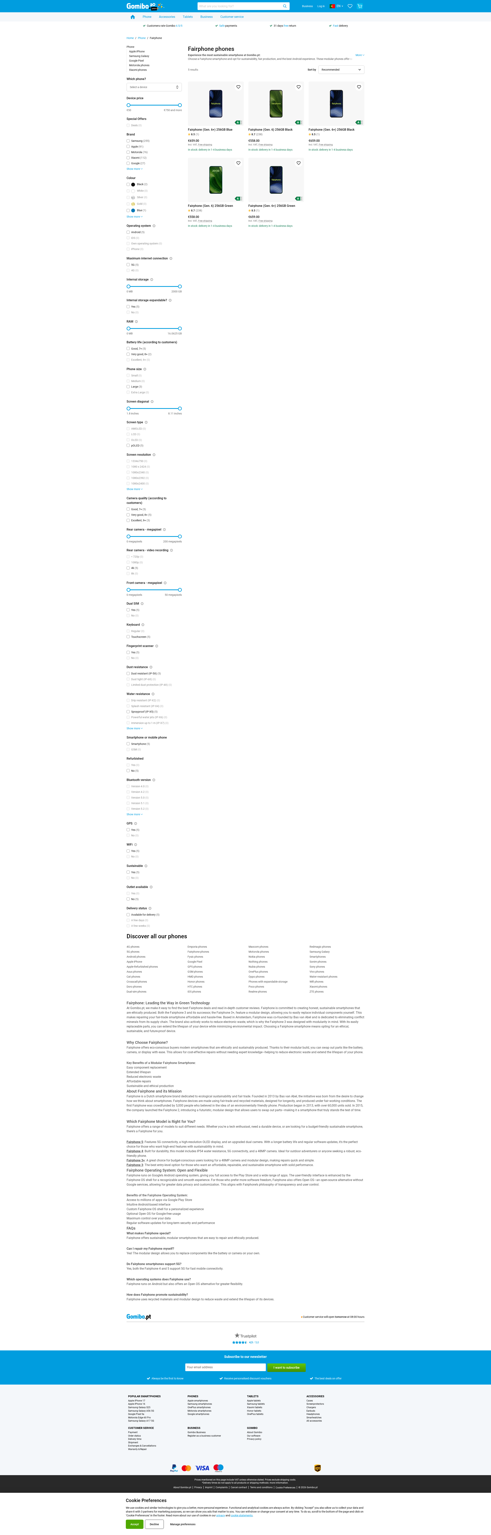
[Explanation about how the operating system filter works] (154, 225)
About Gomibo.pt (182, 1487)
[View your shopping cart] (360, 6)
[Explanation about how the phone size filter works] (144, 369)
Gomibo (252, 1427)
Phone (147, 17)
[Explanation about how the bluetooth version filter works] (153, 780)
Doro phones (134, 986)
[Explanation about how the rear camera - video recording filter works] (171, 550)
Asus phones (134, 971)
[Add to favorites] (238, 87)
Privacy (198, 1487)
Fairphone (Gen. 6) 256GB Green (210, 206)
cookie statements (242, 1515)
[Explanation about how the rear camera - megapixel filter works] (164, 529)
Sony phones (317, 966)
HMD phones (195, 976)
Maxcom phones (258, 946)
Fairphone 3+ (136, 1160)
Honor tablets (254, 1411)
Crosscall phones (137, 981)
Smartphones (318, 956)
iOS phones (194, 991)
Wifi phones (316, 981)
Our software (253, 1436)
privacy (220, 1515)
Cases (309, 1401)
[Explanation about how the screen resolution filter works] (154, 454)
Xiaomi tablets (254, 1407)
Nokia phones (257, 956)
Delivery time (134, 1439)
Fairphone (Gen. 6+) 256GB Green (271, 206)
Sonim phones (318, 961)
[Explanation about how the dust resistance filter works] (150, 667)
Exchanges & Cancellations (142, 1446)
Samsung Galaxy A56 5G (141, 1411)
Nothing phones (258, 961)
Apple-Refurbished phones (142, 966)
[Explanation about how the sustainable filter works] (145, 865)
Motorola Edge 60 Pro (139, 1417)
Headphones (313, 1414)
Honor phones (196, 981)
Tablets (188, 17)
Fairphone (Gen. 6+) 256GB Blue (210, 129)
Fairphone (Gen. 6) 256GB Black (270, 129)
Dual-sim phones (136, 991)
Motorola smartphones (199, 1411)
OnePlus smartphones (199, 1407)
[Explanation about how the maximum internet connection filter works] (170, 258)
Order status (134, 1436)
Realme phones (258, 991)
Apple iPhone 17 (136, 1401)
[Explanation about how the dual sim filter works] (142, 603)
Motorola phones (139, 65)
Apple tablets (254, 1401)
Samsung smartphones (200, 1404)
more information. (279, 1482)
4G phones (133, 946)
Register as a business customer (204, 1436)
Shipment (133, 1442)
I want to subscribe (287, 1367)
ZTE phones (317, 991)
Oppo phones (256, 976)
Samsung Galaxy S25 (139, 1407)
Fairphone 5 (135, 1142)
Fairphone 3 (135, 1165)
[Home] (133, 16)
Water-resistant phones (323, 976)
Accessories (167, 17)
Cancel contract (239, 1487)
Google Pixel (136, 60)
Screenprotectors (315, 1404)
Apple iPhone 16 (136, 1404)
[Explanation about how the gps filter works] (135, 823)
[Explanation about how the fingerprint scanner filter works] (156, 646)
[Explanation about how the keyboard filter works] (142, 624)
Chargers (311, 1407)
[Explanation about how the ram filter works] (136, 321)
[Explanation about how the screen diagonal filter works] (152, 401)
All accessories (314, 1421)
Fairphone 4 (135, 1151)
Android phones (136, 956)
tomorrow (341, 1316)
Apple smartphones (198, 1401)
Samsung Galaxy (139, 56)
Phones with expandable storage (268, 981)
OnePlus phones (258, 971)
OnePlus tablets (255, 1414)
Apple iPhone (137, 51)
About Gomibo (254, 1432)
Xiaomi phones (138, 69)
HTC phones (195, 986)
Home (130, 38)
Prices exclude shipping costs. (280, 1479)
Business (307, 6)
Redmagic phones (320, 946)
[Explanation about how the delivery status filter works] (150, 908)
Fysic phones (195, 956)
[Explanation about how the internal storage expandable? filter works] (170, 300)
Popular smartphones (144, 1396)
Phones (193, 1396)
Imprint (209, 1487)
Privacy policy (254, 1439)
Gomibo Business (197, 1432)
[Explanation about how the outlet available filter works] (151, 887)
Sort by (312, 69)
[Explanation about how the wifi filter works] (135, 844)
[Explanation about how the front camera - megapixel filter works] (165, 582)
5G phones (133, 951)
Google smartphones (198, 1414)
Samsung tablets (256, 1404)
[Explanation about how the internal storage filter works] (151, 279)
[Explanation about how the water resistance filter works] (153, 694)
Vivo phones (317, 971)
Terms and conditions (261, 1487)
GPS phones (195, 966)
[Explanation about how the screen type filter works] (146, 422)
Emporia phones (197, 946)
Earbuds (310, 1411)
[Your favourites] (350, 6)
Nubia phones (257, 966)
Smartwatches (313, 1417)
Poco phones (256, 986)
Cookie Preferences (285, 1487)
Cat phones (133, 976)
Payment (133, 1432)
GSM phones (195, 971)
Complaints (222, 1487)
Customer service (232, 17)
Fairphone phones (198, 951)
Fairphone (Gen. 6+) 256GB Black (331, 129)
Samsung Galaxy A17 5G (141, 1421)
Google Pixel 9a (136, 1414)
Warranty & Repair (137, 1449)
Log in (321, 6)
